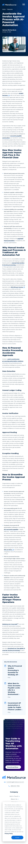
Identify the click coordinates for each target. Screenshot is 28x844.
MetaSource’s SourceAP (10, 624)
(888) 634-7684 (15, 786)
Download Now (12, 767)
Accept (17, 837)
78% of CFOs (8, 549)
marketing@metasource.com (15, 782)
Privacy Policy (9, 833)
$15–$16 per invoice (17, 287)
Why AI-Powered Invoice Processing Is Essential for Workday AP (15, 670)
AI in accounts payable (11, 529)
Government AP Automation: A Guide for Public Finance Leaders (14, 706)
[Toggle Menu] (23, 4)
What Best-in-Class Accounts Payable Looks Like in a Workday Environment (14, 689)
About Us (14, 799)
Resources (10, 9)
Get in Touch (14, 796)
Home (4, 9)
